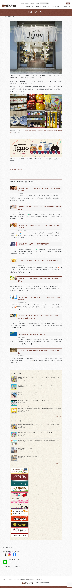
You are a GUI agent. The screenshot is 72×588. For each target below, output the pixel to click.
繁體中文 (32, 3)
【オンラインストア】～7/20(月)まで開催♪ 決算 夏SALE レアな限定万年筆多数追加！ (37, 440)
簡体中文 (27, 3)
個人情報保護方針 (30, 579)
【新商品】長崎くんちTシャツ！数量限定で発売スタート (35, 244)
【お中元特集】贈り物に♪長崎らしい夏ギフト (31, 334)
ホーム (4, 579)
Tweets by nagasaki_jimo (16, 169)
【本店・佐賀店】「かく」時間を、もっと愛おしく (29, 448)
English (22, 3)
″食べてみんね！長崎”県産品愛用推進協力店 (32, 130)
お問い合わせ (39, 579)
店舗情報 (10, 579)
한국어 (37, 3)
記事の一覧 (58, 416)
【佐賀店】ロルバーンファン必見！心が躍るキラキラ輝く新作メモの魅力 (34, 392)
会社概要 (16, 579)
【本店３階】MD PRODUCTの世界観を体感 (27, 456)
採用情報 (23, 579)
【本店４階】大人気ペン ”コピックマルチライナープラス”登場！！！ (33, 400)
